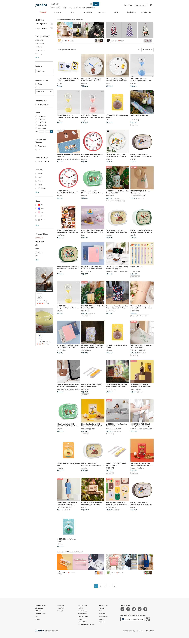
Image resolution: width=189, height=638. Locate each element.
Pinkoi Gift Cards (40, 613)
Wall (36, 616)
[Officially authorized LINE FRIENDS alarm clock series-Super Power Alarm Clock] (142, 141)
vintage (70, 7)
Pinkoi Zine (38, 611)
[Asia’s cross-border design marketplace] (41, 5)
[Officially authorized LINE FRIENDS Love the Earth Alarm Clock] (93, 177)
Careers (101, 619)
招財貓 (64, 7)
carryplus (59, 83)
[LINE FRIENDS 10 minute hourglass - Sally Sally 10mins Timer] (68, 102)
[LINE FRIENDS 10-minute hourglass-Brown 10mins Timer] (142, 65)
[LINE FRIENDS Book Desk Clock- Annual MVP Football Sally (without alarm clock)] (68, 65)
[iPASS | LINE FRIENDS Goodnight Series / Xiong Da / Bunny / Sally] (93, 217)
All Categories (39, 608)
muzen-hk (84, 507)
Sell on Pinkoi (128, 5)
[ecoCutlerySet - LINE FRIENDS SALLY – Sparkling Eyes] (93, 371)
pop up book (39, 241)
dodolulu (59, 7)
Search (96, 4)
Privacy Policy (82, 619)
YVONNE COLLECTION (137, 196)
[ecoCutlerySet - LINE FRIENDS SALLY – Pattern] (117, 450)
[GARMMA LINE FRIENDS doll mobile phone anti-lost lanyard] (142, 410)
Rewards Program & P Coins (86, 624)
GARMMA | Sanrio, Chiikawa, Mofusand (69, 159)
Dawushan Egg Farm (87, 429)
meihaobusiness (135, 389)
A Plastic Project (135, 120)
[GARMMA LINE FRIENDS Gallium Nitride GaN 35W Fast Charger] (68, 371)
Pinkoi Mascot (103, 616)
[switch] (44, 24)
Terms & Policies (83, 616)
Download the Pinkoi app (134, 619)
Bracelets (38, 252)
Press (101, 611)
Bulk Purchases (82, 611)
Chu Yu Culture (86, 271)
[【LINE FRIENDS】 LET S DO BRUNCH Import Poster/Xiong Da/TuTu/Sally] (68, 217)
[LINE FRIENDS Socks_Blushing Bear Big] (117, 332)
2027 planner (77, 7)
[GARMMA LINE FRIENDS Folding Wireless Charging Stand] (117, 253)
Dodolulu (52, 7)
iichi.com (101, 622)
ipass (83, 235)
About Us (102, 608)
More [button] (37, 58)
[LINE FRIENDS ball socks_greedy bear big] (117, 102)
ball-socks (109, 120)
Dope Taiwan (61, 235)
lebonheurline (134, 311)
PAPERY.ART (85, 389)
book (37, 248)
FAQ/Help (80, 608)
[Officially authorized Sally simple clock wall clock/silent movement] (117, 65)
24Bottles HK (110, 196)
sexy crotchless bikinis (88, 7)
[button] (51, 131)
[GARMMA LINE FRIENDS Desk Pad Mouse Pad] (68, 141)
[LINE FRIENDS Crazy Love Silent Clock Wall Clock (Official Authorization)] (93, 141)
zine (36, 245)
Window (37, 619)
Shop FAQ (60, 611)
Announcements (82, 613)
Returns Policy (82, 622)
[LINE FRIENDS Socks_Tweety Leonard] (68, 526)
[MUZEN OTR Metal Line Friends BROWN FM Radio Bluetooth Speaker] (93, 489)
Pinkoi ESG (102, 613)
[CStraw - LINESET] (142, 253)
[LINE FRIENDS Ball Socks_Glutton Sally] (68, 450)
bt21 (36, 256)
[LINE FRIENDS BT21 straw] (142, 102)
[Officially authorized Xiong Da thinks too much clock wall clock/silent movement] (93, 65)
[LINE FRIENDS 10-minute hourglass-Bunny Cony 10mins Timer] (93, 102)
